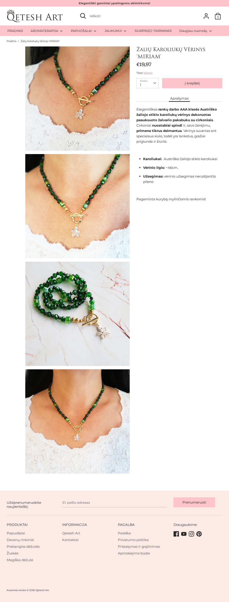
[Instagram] (192, 534)
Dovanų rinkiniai (20, 540)
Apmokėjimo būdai (134, 553)
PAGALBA (126, 525)
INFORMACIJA (74, 525)
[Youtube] (184, 534)
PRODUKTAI (17, 525)
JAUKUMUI (114, 31)
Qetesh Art (71, 533)
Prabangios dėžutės (23, 546)
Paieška (124, 533)
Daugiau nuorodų (193, 31)
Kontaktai (70, 540)
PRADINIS (15, 31)
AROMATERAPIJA (45, 31)
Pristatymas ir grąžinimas (139, 546)
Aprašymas (179, 98)
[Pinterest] (199, 534)
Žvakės (12, 553)
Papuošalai (16, 533)
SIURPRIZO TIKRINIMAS (153, 31)
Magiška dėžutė (20, 560)
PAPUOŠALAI (82, 31)
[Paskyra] (206, 14)
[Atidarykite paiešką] (82, 15)
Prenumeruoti (194, 502)
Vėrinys (148, 72)
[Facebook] (177, 534)
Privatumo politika (133, 540)
